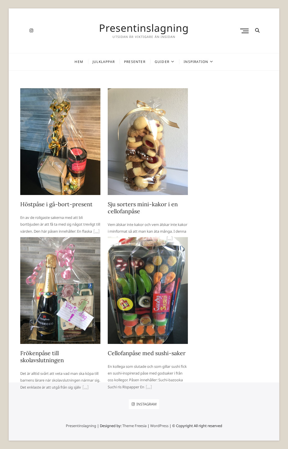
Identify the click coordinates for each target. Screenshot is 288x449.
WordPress (159, 425)
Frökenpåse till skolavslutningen (42, 357)
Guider (162, 61)
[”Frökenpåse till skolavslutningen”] (85, 388)
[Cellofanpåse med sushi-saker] (148, 240)
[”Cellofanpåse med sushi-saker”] (149, 387)
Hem (79, 61)
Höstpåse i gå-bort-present (56, 204)
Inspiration (196, 61)
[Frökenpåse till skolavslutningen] (60, 240)
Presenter (134, 61)
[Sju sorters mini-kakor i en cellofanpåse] (148, 91)
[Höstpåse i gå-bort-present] (60, 91)
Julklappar (104, 61)
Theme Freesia (134, 425)
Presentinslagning (144, 28)
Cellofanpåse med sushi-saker (147, 353)
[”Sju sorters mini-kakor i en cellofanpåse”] (169, 239)
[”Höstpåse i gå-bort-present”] (96, 232)
